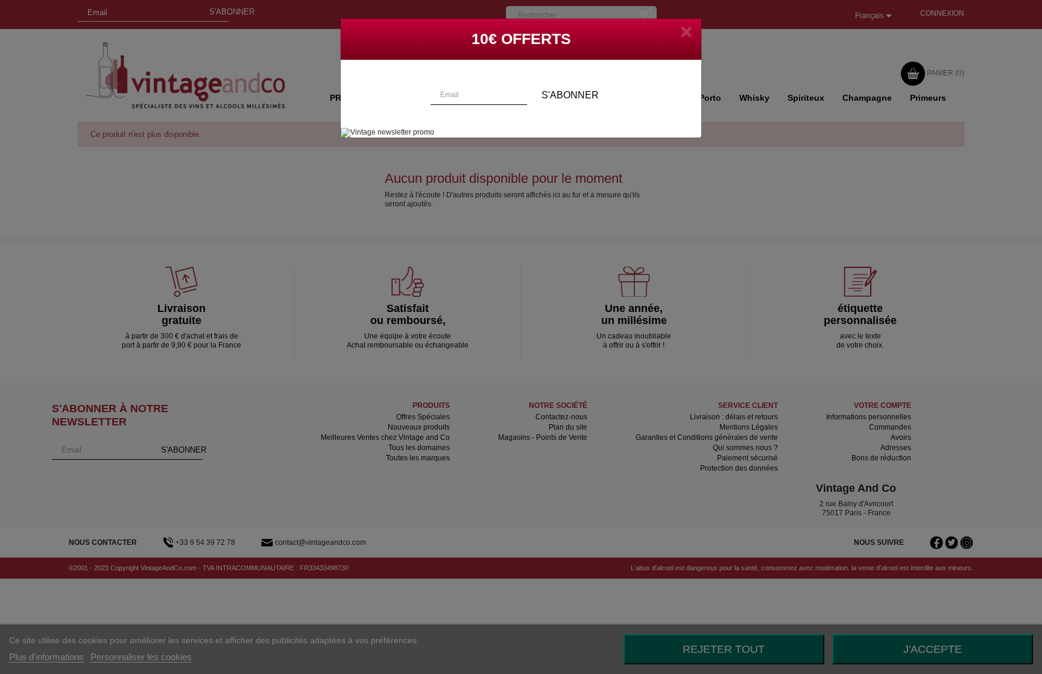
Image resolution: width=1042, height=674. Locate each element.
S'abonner (570, 95)
